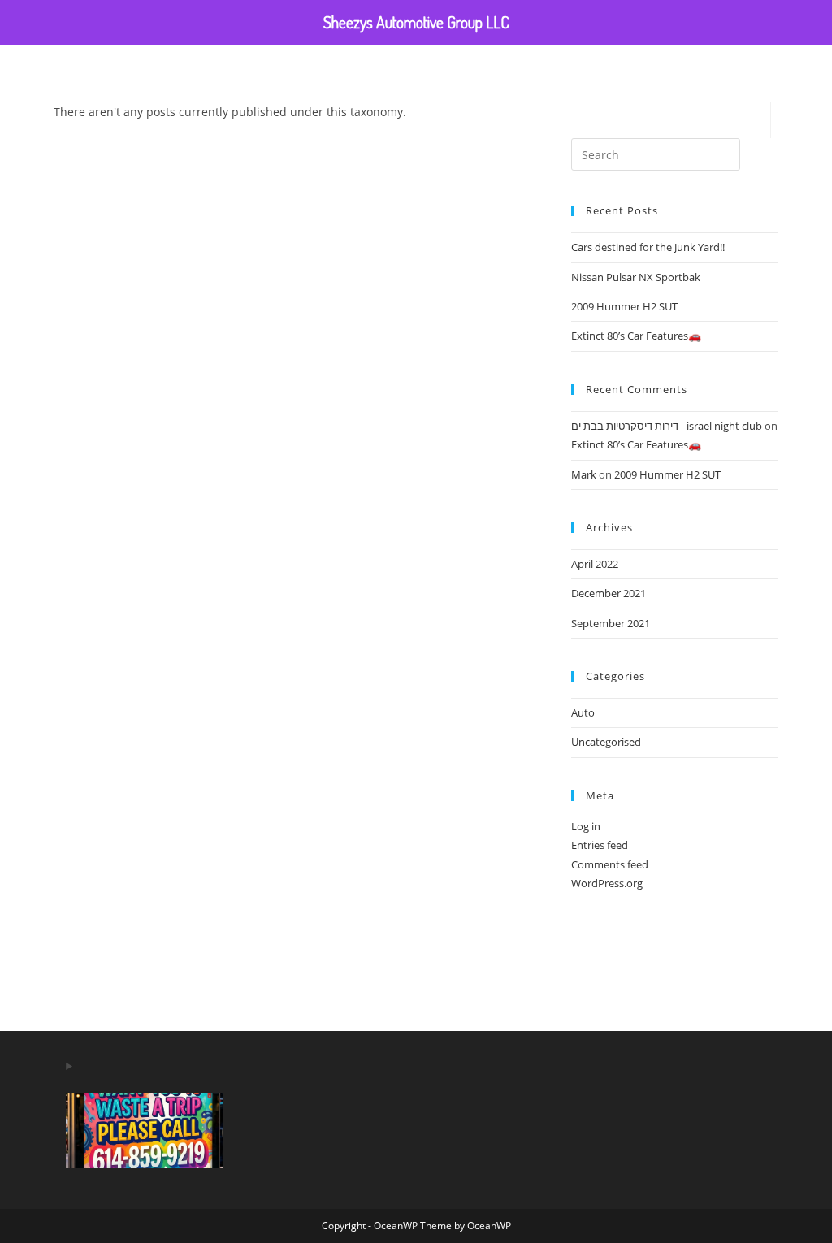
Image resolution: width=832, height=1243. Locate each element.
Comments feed (609, 864)
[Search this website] (655, 154)
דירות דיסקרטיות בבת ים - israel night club (666, 425)
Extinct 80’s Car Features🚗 (636, 335)
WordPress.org (607, 883)
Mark (583, 474)
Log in (585, 826)
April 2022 (594, 564)
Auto (583, 712)
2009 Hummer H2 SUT (624, 306)
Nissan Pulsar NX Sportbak (635, 277)
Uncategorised (606, 741)
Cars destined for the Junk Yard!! (648, 247)
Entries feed (599, 845)
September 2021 (610, 623)
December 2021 (608, 593)
